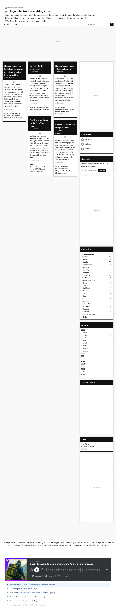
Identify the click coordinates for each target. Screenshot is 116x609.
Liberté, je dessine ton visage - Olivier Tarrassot (65, 127)
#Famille (65, 171)
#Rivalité (64, 114)
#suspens (85, 267)
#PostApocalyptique (61, 109)
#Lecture (85, 278)
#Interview (86, 275)
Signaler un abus (105, 543)
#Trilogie (18, 113)
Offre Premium (51, 545)
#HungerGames (9, 115)
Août (85, 333)
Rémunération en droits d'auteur (29, 545)
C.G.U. (11, 545)
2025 (83, 353)
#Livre (84, 293)
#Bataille (19, 118)
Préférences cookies (98, 545)
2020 (83, 366)
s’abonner (38, 576)
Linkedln (84, 449)
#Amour (6, 118)
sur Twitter (89, 139)
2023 (83, 359)
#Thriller (85, 285)
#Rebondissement (88, 314)
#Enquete (85, 270)
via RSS (87, 149)
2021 (83, 364)
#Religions (58, 171)
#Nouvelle (85, 306)
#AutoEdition (65, 111)
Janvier (85, 351)
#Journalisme (64, 166)
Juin (84, 338)
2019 (83, 369)
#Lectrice (85, 312)
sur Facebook (89, 144)
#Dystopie (45, 109)
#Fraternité (44, 107)
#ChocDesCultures (35, 109)
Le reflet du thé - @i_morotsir (37, 67)
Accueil (6, 24)
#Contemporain (88, 254)
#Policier (85, 291)
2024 (83, 356)
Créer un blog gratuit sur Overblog (60, 543)
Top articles (81, 543)
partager (51, 576)
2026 (83, 330)
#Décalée (85, 301)
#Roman (85, 283)
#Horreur (71, 171)
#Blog (84, 296)
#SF (83, 299)
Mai (84, 340)
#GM (37, 169)
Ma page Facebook (87, 446)
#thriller (85, 317)
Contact (15, 24)
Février (85, 348)
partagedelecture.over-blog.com (27, 11)
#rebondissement (88, 280)
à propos (64, 576)
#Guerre (12, 118)
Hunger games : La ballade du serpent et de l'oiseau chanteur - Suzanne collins (13, 70)
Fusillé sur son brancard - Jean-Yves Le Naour (39, 123)
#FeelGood (86, 288)
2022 (83, 361)
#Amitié (17, 115)
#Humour (85, 309)
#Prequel (11, 113)
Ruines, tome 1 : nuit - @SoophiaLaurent (65, 67)
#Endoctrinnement (61, 173)
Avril (85, 343)
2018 (83, 372)
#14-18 (32, 169)
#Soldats (42, 169)
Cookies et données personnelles (74, 545)
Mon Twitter (85, 444)
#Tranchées (39, 171)
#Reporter (58, 169)
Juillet (85, 335)
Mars (85, 346)
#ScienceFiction (87, 304)
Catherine (20, 543)
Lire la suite (9, 109)
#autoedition (87, 265)
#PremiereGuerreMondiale (38, 167)
